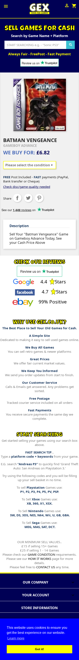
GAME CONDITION (41, 554)
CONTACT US (45, 567)
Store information (39, 608)
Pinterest (39, 198)
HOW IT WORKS (39, 559)
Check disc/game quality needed (26, 187)
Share (17, 198)
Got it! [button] (39, 649)
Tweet (28, 198)
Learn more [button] (15, 638)
